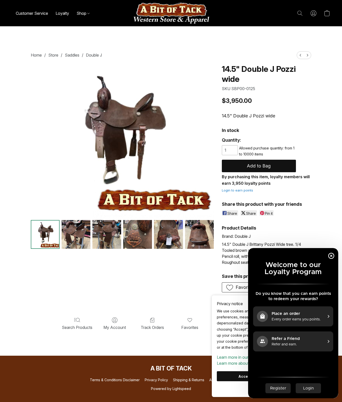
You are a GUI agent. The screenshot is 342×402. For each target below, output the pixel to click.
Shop (82, 13)
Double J (94, 55)
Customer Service (32, 13)
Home (36, 55)
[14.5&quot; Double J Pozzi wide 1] (76, 234)
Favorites (189, 327)
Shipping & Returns (188, 380)
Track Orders (152, 327)
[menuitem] (300, 55)
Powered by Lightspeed (171, 388)
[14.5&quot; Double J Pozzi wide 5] (199, 234)
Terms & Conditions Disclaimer (115, 380)
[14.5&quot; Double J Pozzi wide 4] (168, 234)
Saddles (72, 55)
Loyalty (62, 13)
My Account (114, 327)
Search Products (77, 327)
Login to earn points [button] (237, 190)
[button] (171, 13)
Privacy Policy (156, 380)
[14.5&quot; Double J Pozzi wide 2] (106, 234)
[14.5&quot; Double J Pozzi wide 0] (45, 234)
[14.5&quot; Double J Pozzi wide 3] (137, 234)
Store (53, 55)
